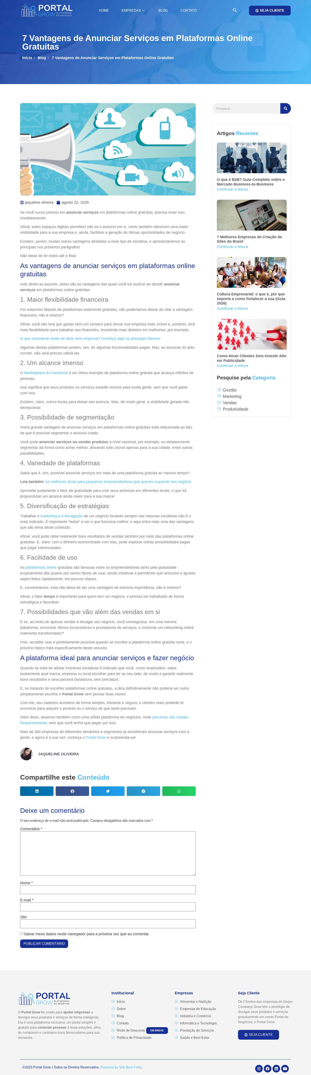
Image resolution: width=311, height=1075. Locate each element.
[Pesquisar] (285, 108)
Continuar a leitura (232, 189)
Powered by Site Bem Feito (120, 1067)
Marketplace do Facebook (46, 373)
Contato (188, 10)
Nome (26, 883)
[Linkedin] (276, 1068)
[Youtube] (285, 1068)
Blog (163, 10)
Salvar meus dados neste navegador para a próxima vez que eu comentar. (87, 934)
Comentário (31, 829)
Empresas (131, 10)
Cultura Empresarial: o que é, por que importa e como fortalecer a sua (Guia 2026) (251, 298)
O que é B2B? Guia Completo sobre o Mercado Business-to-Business (251, 181)
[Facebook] (267, 1068)
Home (104, 10)
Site (23, 917)
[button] (232, 10)
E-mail (26, 900)
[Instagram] (259, 1068)
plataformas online (41, 567)
